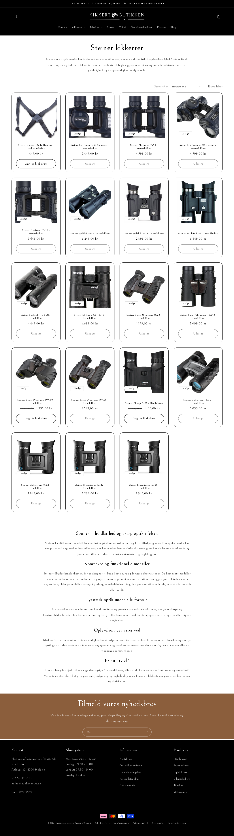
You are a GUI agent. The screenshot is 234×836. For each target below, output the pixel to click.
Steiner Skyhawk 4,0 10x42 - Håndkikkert (90, 316)
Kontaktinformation (177, 823)
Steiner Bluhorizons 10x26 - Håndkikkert (144, 486)
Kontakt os (126, 758)
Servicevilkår (158, 823)
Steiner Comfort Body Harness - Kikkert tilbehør (36, 147)
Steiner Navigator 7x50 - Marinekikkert (144, 147)
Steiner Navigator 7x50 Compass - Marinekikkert (90, 147)
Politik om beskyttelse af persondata (112, 823)
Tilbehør (178, 785)
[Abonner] (147, 732)
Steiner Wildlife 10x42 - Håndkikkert (198, 233)
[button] (16, 16)
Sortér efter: (161, 86)
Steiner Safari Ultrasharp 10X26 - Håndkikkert (90, 402)
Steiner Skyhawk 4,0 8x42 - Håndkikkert (35, 316)
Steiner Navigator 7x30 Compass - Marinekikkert (198, 147)
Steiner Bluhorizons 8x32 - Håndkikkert (198, 402)
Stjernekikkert (181, 765)
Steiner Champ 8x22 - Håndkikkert (144, 403)
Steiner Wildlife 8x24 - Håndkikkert (144, 233)
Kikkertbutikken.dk (65, 823)
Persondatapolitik (129, 778)
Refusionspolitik (140, 823)
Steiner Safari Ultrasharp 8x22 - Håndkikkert (144, 316)
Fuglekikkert (180, 772)
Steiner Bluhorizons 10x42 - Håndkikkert (90, 486)
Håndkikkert (180, 758)
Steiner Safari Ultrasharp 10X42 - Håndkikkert (198, 316)
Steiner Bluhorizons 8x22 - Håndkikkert (36, 486)
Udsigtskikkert (182, 778)
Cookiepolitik (127, 785)
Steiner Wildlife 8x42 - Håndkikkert (90, 233)
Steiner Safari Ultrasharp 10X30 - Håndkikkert (35, 402)
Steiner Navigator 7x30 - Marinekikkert (36, 232)
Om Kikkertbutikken (131, 765)
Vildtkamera (180, 792)
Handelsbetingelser (130, 772)
